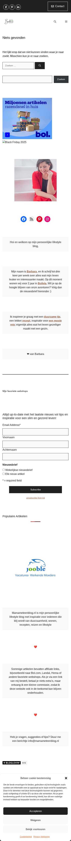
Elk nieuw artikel (15, 474)
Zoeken (61, 79)
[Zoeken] (40, 65)
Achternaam (9, 449)
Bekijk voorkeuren (35, 829)
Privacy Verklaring (42, 837)
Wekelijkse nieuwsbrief (18, 470)
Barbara (32, 271)
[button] (66, 778)
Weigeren (35, 820)
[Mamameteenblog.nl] (9, 22)
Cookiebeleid (26, 837)
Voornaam (8, 437)
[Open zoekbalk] (55, 22)
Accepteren (35, 811)
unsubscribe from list (35, 498)
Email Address (11, 425)
